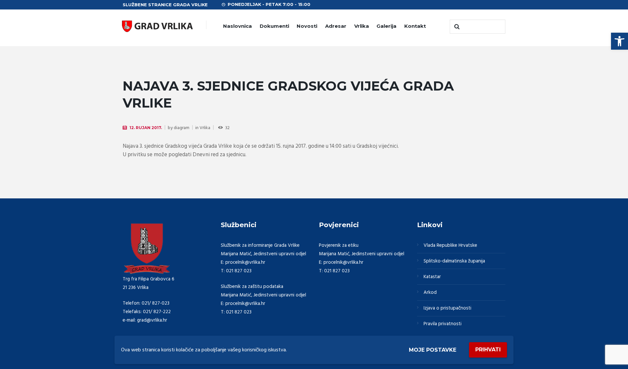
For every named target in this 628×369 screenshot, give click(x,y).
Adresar (335, 26)
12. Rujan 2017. (146, 127)
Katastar (432, 277)
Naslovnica (237, 26)
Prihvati (488, 349)
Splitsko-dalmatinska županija (454, 261)
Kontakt (415, 26)
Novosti (307, 26)
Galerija (386, 26)
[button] (619, 41)
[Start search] (456, 26)
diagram (181, 128)
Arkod (430, 292)
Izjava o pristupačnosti (447, 308)
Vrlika (361, 26)
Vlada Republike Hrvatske (450, 245)
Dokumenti (274, 26)
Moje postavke (432, 350)
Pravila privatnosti (443, 324)
